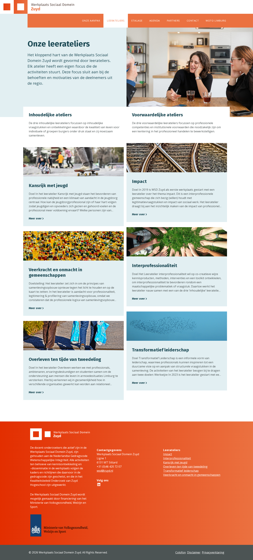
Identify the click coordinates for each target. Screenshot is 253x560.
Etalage (137, 20)
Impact (167, 454)
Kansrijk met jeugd (175, 462)
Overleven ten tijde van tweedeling (185, 466)
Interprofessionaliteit (177, 458)
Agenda (154, 20)
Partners (173, 20)
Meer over (35, 218)
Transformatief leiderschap (181, 471)
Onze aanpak (91, 20)
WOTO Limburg (216, 20)
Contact (193, 20)
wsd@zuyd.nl (105, 471)
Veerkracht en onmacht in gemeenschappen (191, 475)
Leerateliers (115, 20)
